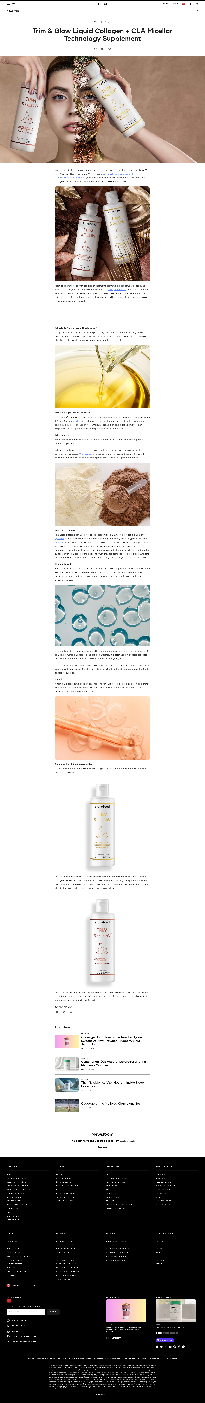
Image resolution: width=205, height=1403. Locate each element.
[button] (11, 4)
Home (9, 1174)
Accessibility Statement (118, 1252)
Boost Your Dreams (165, 1186)
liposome (59, 539)
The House (61, 1256)
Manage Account (64, 1182)
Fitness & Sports (15, 1201)
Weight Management (17, 1204)
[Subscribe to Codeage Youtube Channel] (9, 1302)
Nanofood (111, 1193)
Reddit (159, 1264)
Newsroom (161, 1178)
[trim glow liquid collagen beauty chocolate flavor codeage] (102, 940)
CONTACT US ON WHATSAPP (23, 1336)
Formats (11, 1275)
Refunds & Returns (115, 1182)
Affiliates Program (66, 1201)
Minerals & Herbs (15, 1193)
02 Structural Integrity (68, 1267)
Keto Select (13, 1220)
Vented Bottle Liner (17, 1271)
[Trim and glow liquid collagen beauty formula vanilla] (102, 824)
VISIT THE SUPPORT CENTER (24, 1342)
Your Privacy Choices (117, 1256)
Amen (108, 1189)
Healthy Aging (14, 1197)
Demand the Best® (65, 1241)
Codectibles (13, 1248)
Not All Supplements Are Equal (72, 1245)
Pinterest (161, 1260)
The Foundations (15, 1264)
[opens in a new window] (197, 11)
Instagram (161, 1245)
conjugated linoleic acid (73, 178)
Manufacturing (163, 1201)
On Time (159, 1197)
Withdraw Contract (116, 1260)
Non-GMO (11, 1267)
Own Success (13, 1252)
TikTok (159, 1248)
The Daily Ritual (15, 1260)
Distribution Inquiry (116, 1208)
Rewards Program (65, 1193)
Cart (58, 1189)
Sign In (175, 4)
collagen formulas (117, 290)
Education (12, 1241)
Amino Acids (13, 1216)
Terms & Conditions (116, 1241)
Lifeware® (161, 1193)
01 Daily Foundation (66, 1264)
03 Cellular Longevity (67, 1271)
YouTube (160, 1241)
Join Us (165, 4)
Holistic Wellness (65, 1248)
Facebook (161, 1252)
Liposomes (60, 543)
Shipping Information (117, 1178)
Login (59, 1174)
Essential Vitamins (16, 1182)
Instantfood (112, 1197)
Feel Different (163, 1182)
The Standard (63, 1252)
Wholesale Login (65, 1197)
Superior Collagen (16, 1178)
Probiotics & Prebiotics (19, 1189)
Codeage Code (163, 1189)
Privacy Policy (113, 1245)
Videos (10, 1245)
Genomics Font (64, 1279)
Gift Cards (111, 1186)
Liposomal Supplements (19, 1186)
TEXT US (14, 1331)
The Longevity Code (66, 1260)
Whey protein (85, 454)
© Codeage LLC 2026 (102, 1394)
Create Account (64, 1178)
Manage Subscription (67, 1186)
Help (108, 1174)
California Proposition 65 (119, 1248)
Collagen (80, 421)
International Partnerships (120, 1204)
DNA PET (110, 1201)
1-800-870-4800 (18, 1326)
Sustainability (163, 1204)
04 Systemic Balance (66, 1275)
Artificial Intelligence (19, 1256)
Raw (9, 1212)
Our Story (161, 1174)
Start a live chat (19, 1320)
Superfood (12, 1208)
